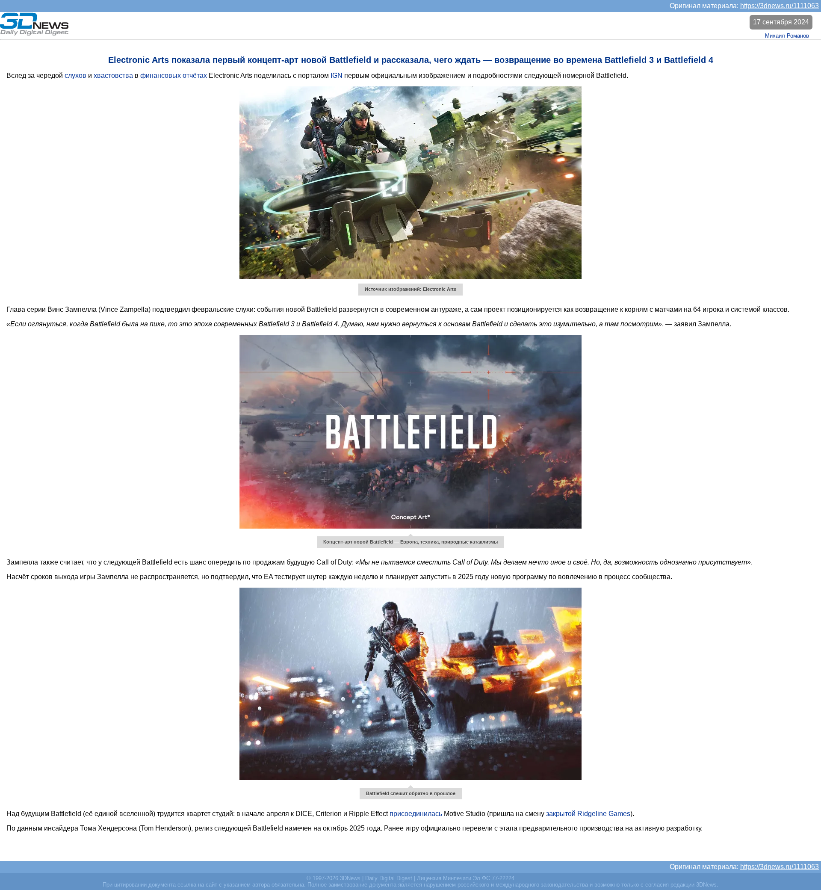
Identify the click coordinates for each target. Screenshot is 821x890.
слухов (75, 75)
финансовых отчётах (173, 75)
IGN (337, 75)
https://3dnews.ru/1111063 (779, 5)
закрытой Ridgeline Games (588, 813)
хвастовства (113, 75)
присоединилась (416, 813)
